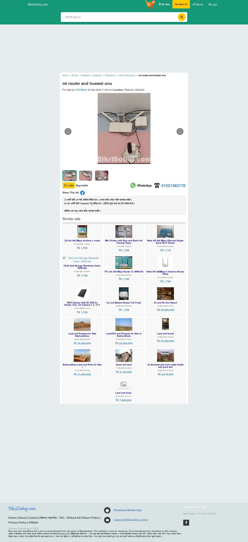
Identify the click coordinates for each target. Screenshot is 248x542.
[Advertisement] (121, 48)
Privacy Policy (17, 522)
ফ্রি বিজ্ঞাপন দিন (181, 4)
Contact (33, 517)
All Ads (165, 4)
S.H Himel (81, 89)
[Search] (182, 17)
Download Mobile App (128, 510)
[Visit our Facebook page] (186, 523)
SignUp (199, 4)
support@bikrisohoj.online (131, 520)
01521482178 (173, 185)
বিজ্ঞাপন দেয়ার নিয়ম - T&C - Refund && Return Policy (69, 517)
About (22, 517)
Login (214, 4)
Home (12, 517)
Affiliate (33, 522)
